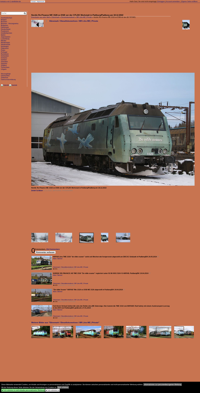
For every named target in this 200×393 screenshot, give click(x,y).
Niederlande (5, 44)
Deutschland (5, 29)
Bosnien (4, 22)
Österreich (5, 48)
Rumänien (5, 54)
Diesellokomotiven (68, 17)
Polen (3, 50)
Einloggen (161, 1)
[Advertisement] (113, 48)
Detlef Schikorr (37, 191)
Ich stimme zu (52, 390)
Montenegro (5, 43)
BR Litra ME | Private (84, 17)
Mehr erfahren (63, 387)
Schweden (5, 56)
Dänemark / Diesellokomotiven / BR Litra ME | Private (73, 21)
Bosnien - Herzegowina (9, 24)
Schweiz (4, 58)
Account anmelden (173, 1)
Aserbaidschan (6, 18)
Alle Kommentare (53, 249)
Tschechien (5, 67)
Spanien (4, 64)
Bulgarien (4, 25)
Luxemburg (5, 39)
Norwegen (5, 46)
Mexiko (3, 41)
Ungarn (4, 69)
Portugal (4, 52)
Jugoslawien (5, 37)
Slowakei (4, 62)
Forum (33, 1)
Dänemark (55, 17)
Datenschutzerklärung (8, 79)
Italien (3, 35)
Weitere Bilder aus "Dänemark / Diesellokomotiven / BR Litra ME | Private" (65, 322)
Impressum (40, 1)
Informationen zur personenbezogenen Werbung (162, 384)
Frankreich (5, 31)
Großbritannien (6, 33)
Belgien (4, 20)
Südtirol (4, 65)
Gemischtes (5, 76)
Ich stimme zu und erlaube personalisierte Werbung (23, 390)
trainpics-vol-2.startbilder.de (10, 1)
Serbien (4, 60)
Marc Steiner (57, 259)
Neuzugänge (6, 74)
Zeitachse (4, 78)
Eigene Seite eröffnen (189, 1)
